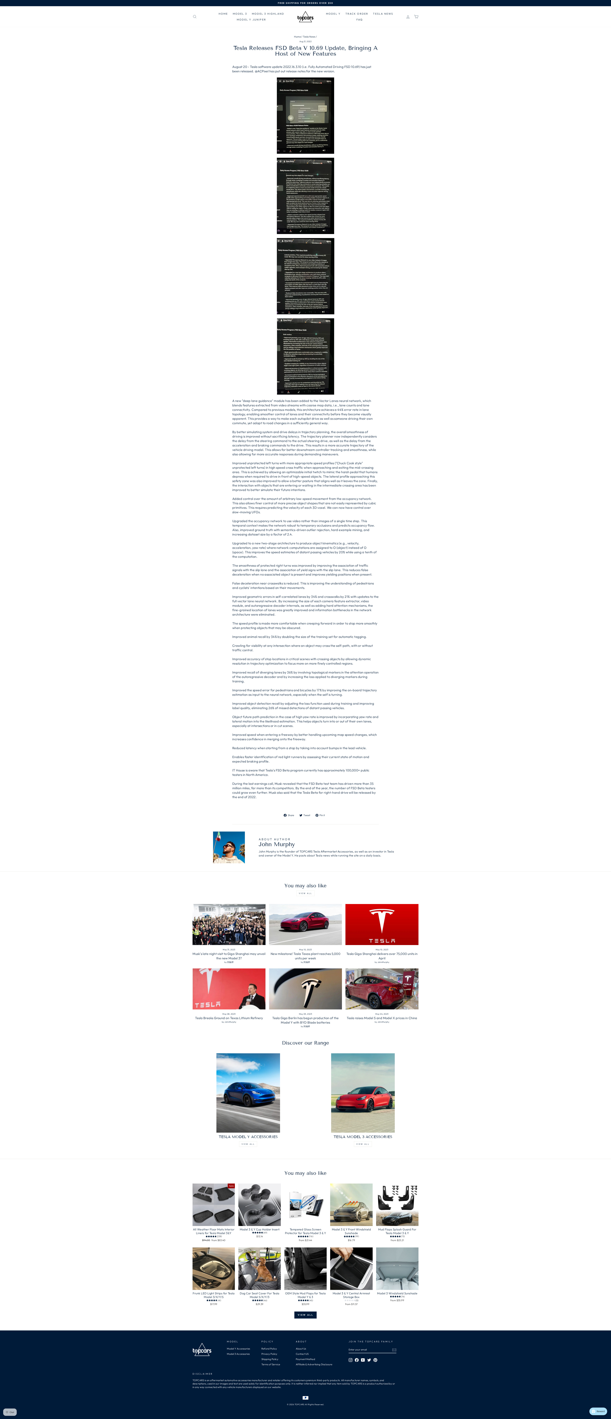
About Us (301, 1348)
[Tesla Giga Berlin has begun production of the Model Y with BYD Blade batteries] (305, 988)
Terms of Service (270, 1364)
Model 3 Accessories (238, 1353)
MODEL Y (333, 13)
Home (297, 36)
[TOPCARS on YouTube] (363, 1360)
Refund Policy (269, 1348)
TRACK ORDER (356, 13)
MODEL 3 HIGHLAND (268, 13)
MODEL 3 (240, 13)
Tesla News (309, 36)
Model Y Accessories (238, 1348)
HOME (223, 13)
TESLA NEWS (383, 13)
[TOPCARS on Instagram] (350, 1360)
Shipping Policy (269, 1359)
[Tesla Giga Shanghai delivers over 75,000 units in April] (381, 924)
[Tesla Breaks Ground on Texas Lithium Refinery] (229, 988)
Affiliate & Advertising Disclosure (314, 1364)
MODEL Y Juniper (251, 19)
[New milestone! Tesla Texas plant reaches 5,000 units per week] (305, 924)
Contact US (302, 1353)
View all (305, 893)
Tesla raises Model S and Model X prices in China (382, 1018)
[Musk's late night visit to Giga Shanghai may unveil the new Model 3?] (229, 924)
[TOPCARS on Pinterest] (375, 1360)
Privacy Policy (269, 1353)
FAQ (359, 19)
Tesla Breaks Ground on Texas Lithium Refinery (229, 1018)
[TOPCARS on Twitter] (369, 1360)
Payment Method (305, 1359)
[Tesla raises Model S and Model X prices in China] (381, 988)
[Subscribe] (394, 1350)
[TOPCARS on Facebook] (357, 1360)
